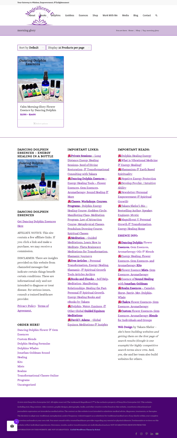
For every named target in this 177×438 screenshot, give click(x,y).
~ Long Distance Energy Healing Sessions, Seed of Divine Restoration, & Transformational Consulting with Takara (88, 165)
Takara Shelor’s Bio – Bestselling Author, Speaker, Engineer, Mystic (135, 210)
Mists (20, 366)
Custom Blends (26, 339)
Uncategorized (26, 384)
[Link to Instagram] (141, 433)
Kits (19, 362)
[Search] (156, 15)
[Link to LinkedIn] (151, 433)
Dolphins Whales (28, 348)
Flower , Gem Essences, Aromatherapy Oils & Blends (136, 247)
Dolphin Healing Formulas (33, 343)
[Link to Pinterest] (146, 433)
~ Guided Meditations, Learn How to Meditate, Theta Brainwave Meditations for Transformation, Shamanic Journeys (88, 247)
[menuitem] (32, 15)
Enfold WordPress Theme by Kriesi (85, 429)
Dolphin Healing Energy (136, 155)
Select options (42, 124)
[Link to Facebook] (136, 433)
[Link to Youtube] (157, 433)
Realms (22, 371)
